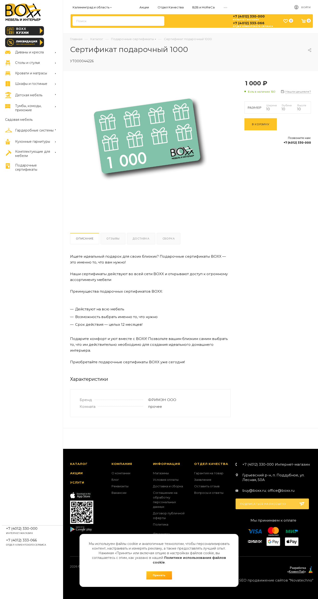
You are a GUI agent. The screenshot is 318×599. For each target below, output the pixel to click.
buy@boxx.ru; (254, 490)
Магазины (161, 473)
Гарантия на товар (208, 473)
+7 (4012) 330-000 (249, 16)
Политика (160, 524)
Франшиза (161, 534)
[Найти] (158, 21)
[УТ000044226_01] (153, 146)
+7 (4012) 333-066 (248, 23)
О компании (121, 473)
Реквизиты (120, 486)
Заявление (202, 479)
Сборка (168, 238)
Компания (122, 464)
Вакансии (119, 493)
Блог (115, 479)
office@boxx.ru (281, 490)
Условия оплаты (166, 479)
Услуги (77, 482)
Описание (84, 238)
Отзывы (113, 238)
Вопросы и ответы (208, 493)
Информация (166, 464)
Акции (76, 473)
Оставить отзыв (207, 486)
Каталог (79, 464)
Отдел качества (211, 464)
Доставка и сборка (168, 486)
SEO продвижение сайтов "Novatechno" (276, 580)
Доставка (141, 238)
